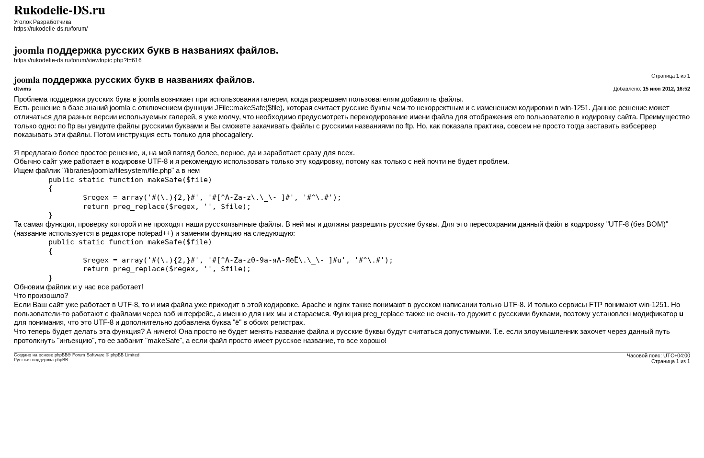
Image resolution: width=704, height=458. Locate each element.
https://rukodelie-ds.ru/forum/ (51, 28)
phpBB (61, 355)
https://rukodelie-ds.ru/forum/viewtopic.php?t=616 (78, 60)
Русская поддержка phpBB (41, 359)
